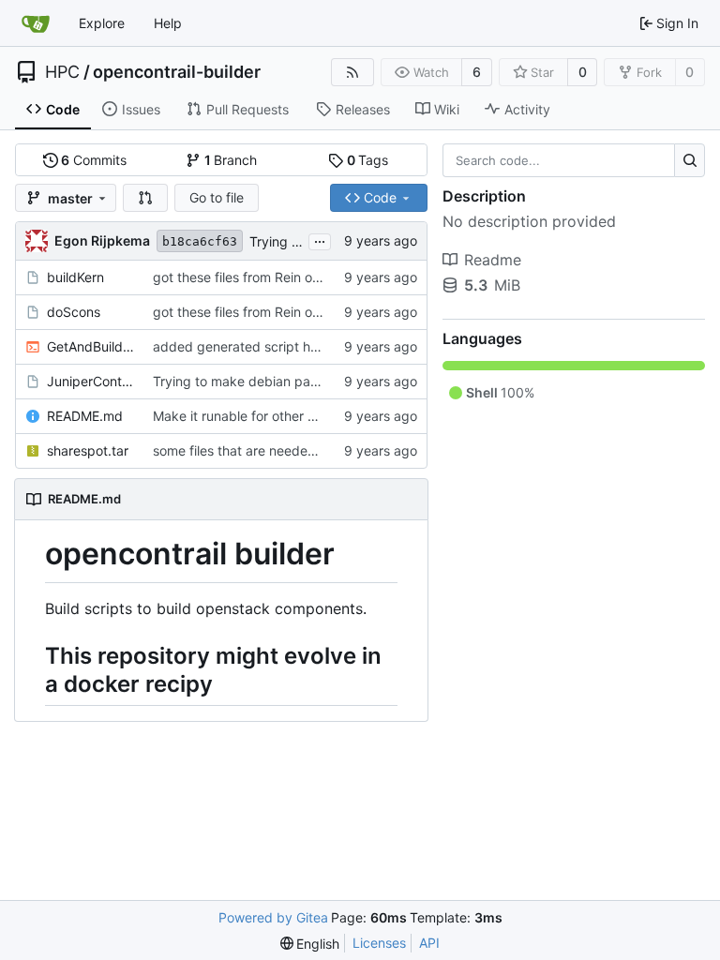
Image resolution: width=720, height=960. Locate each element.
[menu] (310, 944)
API (429, 943)
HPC (62, 72)
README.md (85, 416)
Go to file (216, 197)
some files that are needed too (246, 450)
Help (168, 23)
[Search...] (689, 160)
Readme (492, 259)
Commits (94, 160)
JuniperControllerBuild (90, 381)
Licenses (379, 943)
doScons (73, 312)
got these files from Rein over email (260, 277)
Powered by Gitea (273, 917)
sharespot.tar (87, 450)
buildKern (75, 277)
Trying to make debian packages (254, 381)
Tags (368, 160)
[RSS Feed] (352, 72)
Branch (231, 160)
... (319, 239)
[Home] (35, 23)
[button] (145, 198)
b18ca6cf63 (199, 241)
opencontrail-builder (177, 72)
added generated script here (241, 346)
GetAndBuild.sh (90, 346)
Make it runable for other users (246, 416)
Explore (102, 23)
